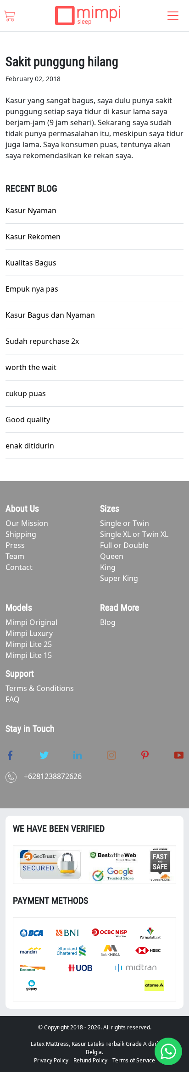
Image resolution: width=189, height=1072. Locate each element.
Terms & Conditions (40, 688)
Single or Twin (124, 523)
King (108, 567)
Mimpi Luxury (29, 633)
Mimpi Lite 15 (29, 655)
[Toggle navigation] (173, 15)
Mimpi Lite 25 (29, 644)
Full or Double (124, 545)
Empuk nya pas (32, 289)
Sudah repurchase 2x (42, 341)
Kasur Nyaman (31, 210)
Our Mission (27, 523)
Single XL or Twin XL (134, 534)
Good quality (28, 419)
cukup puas (26, 393)
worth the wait (31, 367)
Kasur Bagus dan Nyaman (50, 315)
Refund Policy (90, 1060)
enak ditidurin (30, 446)
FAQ (13, 699)
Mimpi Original (31, 622)
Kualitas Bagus (31, 263)
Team (15, 556)
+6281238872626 (53, 776)
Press (15, 545)
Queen (111, 556)
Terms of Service (133, 1060)
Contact (19, 567)
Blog (108, 622)
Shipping (21, 534)
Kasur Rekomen (33, 237)
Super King (119, 578)
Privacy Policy (51, 1060)
